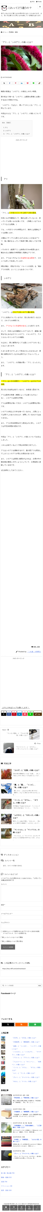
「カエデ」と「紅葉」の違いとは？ (26, 770)
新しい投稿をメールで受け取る (12, 941)
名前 (3, 905)
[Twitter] (4, 83)
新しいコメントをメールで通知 (12, 937)
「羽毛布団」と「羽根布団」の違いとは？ (26, 1098)
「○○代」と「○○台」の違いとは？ (24, 1038)
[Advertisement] (18, 156)
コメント (4, 884)
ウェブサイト (5, 922)
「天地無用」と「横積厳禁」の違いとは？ (26, 1042)
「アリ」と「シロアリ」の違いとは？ (16, 134)
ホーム (5, 32)
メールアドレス (6, 913)
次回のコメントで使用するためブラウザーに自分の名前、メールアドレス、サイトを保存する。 (22, 932)
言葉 (4, 1182)
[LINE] (33, 83)
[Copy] (39, 83)
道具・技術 (6, 1190)
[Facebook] (9, 83)
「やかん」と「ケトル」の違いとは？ (24, 1081)
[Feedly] (35, 1024)
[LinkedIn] (21, 83)
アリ (5, 127)
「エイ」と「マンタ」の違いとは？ (23, 1073)
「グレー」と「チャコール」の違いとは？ (26, 1077)
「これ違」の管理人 (34, 652)
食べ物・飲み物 (8, 1173)
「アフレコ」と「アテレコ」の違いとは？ (26, 1057)
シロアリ (7, 130)
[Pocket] (27, 83)
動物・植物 (14, 32)
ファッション (6, 1186)
